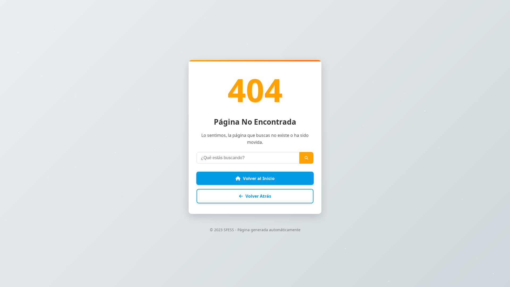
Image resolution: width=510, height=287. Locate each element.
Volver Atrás (258, 196)
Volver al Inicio (259, 178)
